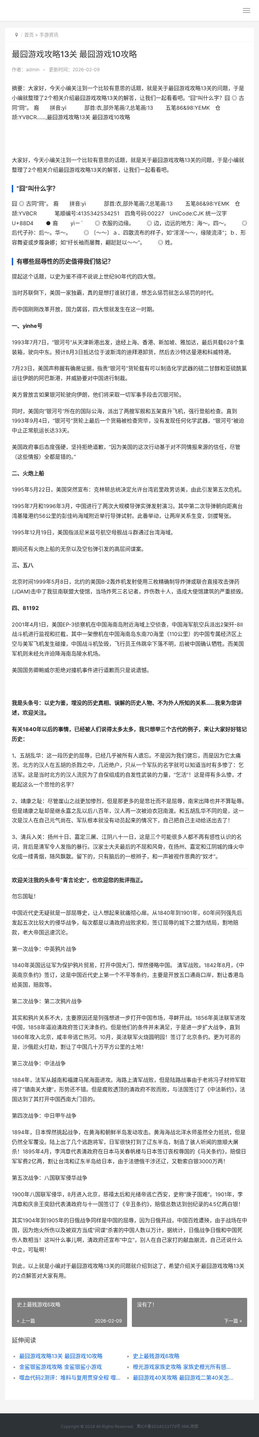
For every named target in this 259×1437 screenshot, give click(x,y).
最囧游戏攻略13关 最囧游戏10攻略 (61, 1356)
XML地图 (189, 1426)
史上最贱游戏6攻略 (156, 1356)
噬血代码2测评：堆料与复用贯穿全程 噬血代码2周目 (70, 1377)
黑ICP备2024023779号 (158, 1426)
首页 (29, 34)
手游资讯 (48, 34)
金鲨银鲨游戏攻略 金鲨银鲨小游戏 (60, 1366)
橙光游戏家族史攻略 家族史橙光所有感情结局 (184, 1366)
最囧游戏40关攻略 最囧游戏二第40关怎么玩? (184, 1377)
